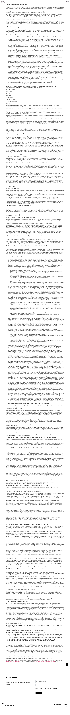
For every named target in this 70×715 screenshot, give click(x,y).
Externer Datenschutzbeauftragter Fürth (13, 661)
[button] (67, 2)
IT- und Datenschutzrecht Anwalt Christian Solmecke (44, 661)
